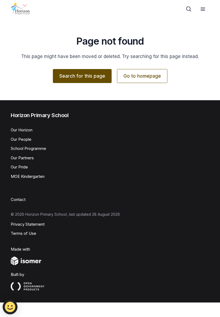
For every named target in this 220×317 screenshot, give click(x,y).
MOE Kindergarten (28, 176)
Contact (18, 199)
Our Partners (22, 157)
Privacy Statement (28, 224)
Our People (21, 139)
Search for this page (82, 76)
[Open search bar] (188, 9)
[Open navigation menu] (202, 9)
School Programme (28, 148)
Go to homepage (142, 76)
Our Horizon (21, 129)
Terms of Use (23, 233)
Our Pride (19, 167)
